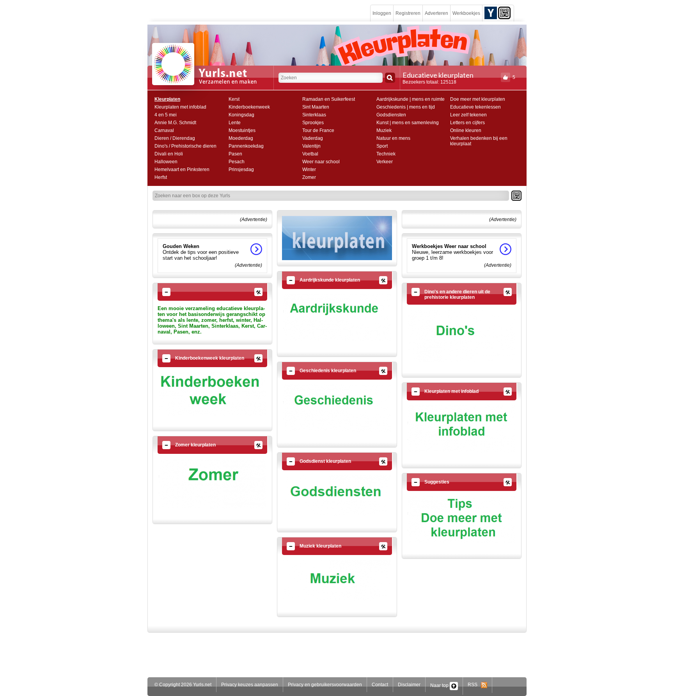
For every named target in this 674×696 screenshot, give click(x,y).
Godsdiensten (391, 115)
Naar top (440, 685)
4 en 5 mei (165, 115)
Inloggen (381, 13)
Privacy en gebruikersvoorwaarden (325, 684)
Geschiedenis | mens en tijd (405, 107)
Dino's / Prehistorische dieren (185, 146)
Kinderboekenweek (249, 107)
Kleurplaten (167, 99)
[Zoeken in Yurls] (390, 78)
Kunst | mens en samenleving (407, 122)
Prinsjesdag (241, 169)
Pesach (237, 161)
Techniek (386, 154)
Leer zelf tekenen (468, 115)
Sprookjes (313, 122)
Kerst (234, 99)
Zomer (309, 177)
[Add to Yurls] (490, 12)
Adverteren (436, 13)
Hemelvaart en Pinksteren (181, 169)
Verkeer (384, 161)
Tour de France (318, 130)
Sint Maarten (315, 107)
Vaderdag (312, 138)
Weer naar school (321, 161)
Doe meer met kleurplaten (477, 99)
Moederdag (241, 138)
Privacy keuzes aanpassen (249, 684)
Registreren (408, 13)
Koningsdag (241, 115)
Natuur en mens (393, 138)
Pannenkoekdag (246, 146)
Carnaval (164, 130)
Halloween (165, 161)
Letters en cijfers (467, 122)
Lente (235, 122)
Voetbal (310, 154)
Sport (382, 146)
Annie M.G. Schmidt (175, 122)
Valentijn (311, 146)
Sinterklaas (314, 115)
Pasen (235, 154)
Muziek (384, 130)
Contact (380, 684)
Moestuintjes (242, 130)
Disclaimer (409, 684)
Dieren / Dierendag (174, 138)
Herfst (160, 177)
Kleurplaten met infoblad (180, 107)
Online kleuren (465, 130)
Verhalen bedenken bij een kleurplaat (478, 141)
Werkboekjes (466, 13)
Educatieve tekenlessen (475, 107)
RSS (474, 684)
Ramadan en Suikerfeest (328, 99)
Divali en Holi (168, 154)
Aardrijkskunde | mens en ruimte (410, 99)
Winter (309, 169)
